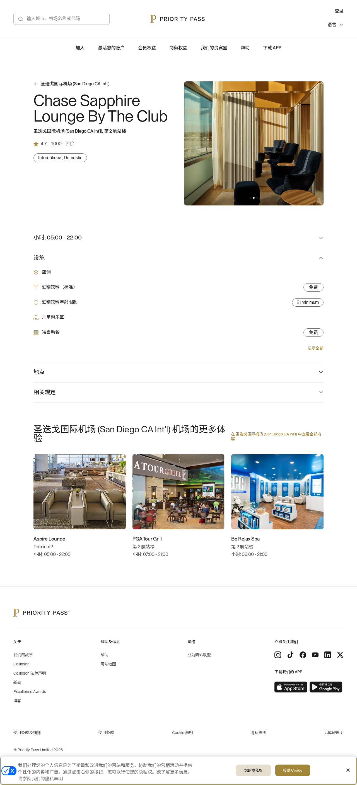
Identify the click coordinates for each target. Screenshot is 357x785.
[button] (250, 198)
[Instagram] (277, 654)
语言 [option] (331, 25)
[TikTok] (290, 654)
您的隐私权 (253, 770)
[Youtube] (315, 654)
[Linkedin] (327, 654)
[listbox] (335, 25)
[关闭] (348, 770)
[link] (290, 687)
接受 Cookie (292, 770)
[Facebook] (303, 654)
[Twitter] (340, 654)
